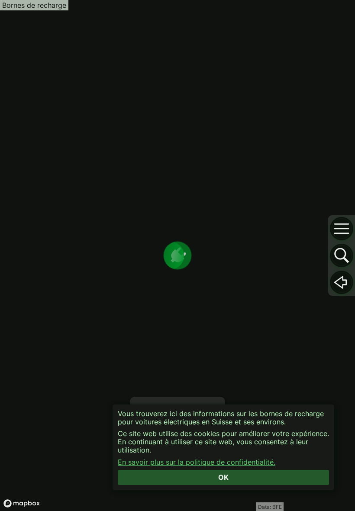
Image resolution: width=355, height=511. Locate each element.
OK (223, 477)
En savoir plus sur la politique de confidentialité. (196, 462)
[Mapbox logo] (22, 503)
